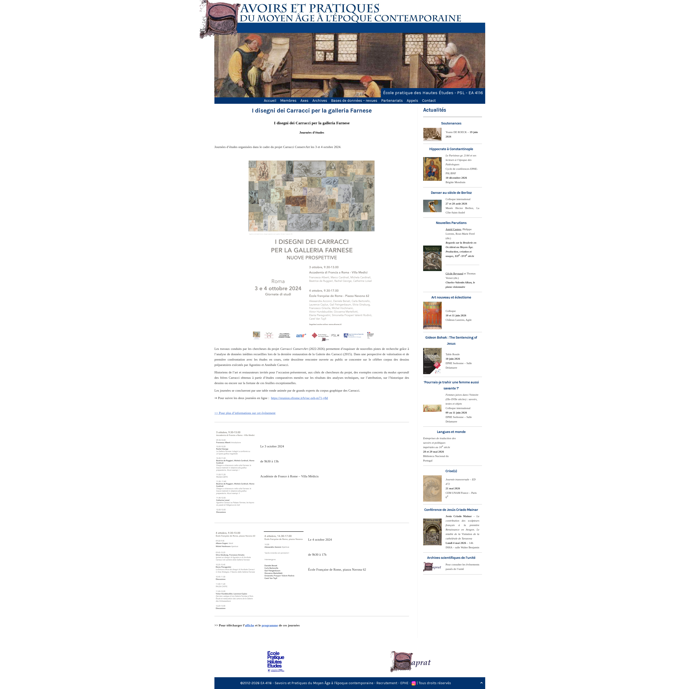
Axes (304, 100)
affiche (249, 625)
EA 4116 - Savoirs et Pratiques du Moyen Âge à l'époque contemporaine (316, 683)
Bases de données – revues (354, 100)
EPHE (404, 683)
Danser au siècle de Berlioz (451, 193)
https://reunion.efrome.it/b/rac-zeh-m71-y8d (299, 398)
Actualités (434, 110)
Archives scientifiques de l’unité (451, 558)
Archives (319, 100)
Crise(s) (451, 471)
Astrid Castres (453, 229)
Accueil (270, 100)
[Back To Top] (481, 683)
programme (270, 625)
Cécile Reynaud (454, 273)
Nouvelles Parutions (451, 223)
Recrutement (386, 683)
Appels (412, 100)
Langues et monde (451, 432)
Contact (429, 100)
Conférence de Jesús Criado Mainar (451, 510)
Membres (288, 100)
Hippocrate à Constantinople (451, 149)
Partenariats (392, 100)
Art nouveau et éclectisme (451, 297)
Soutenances (451, 123)
